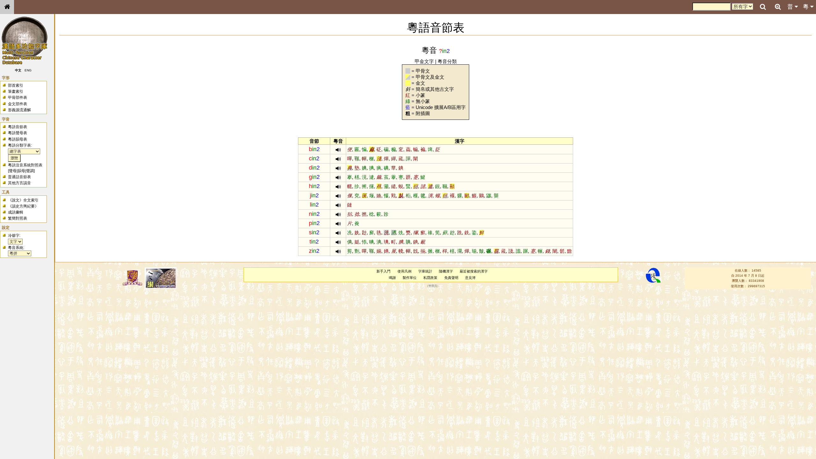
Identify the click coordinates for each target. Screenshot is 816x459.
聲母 (13, 171)
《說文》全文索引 (23, 200)
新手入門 (383, 271)
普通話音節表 (19, 177)
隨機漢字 (446, 271)
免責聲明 (451, 278)
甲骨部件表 (17, 97)
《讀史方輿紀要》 (23, 206)
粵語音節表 (17, 127)
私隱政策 (430, 278)
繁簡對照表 (17, 218)
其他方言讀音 (19, 183)
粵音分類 (447, 61)
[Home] (7, 7)
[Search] (763, 7)
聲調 (30, 171)
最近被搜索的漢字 (474, 271)
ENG (28, 70)
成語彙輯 (15, 212)
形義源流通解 (19, 110)
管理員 (432, 286)
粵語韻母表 (17, 139)
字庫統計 (425, 271)
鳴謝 (392, 278)
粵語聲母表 (17, 133)
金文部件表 (17, 104)
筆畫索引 (15, 91)
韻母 (21, 171)
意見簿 (470, 278)
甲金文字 (424, 61)
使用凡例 (404, 271)
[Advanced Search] (778, 6)
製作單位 (410, 278)
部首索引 (15, 85)
